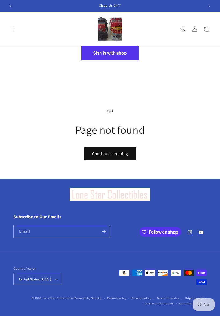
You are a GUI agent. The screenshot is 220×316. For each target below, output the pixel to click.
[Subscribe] (104, 231)
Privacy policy (141, 298)
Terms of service (168, 298)
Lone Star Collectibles (58, 298)
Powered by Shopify (88, 298)
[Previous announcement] (10, 6)
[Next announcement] (209, 6)
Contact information (159, 303)
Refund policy (116, 298)
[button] (11, 29)
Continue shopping (110, 153)
